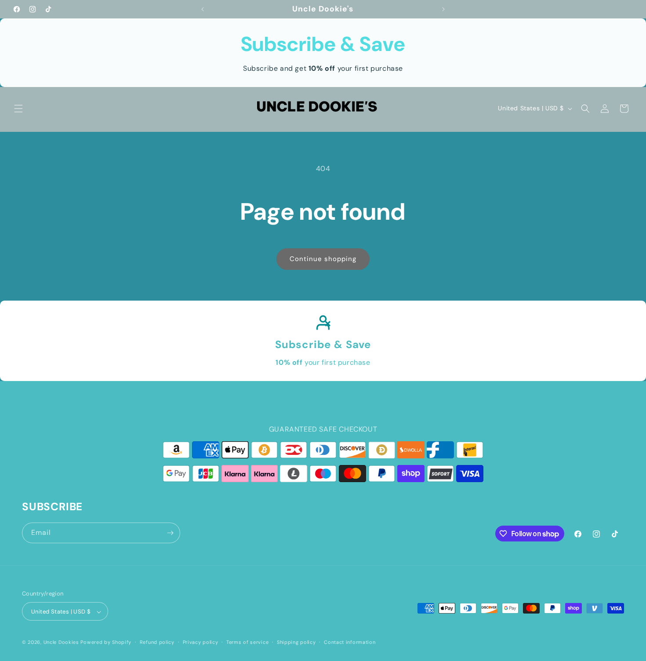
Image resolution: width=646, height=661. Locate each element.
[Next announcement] (443, 9)
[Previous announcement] (202, 9)
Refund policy (157, 642)
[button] (18, 108)
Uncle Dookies (62, 642)
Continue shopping (323, 258)
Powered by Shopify (105, 642)
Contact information (349, 642)
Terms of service (247, 642)
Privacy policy (200, 642)
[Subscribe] (170, 533)
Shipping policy (296, 642)
